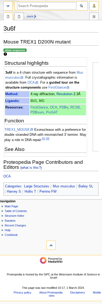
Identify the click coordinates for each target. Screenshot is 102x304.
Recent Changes (15, 225)
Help (7, 230)
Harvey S (14, 191)
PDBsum (37, 112)
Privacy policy (22, 292)
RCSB (75, 107)
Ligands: (12, 101)
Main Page (11, 206)
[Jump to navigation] (8, 5)
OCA (31, 82)
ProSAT (52, 112)
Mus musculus (64, 186)
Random (10, 220)
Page (8, 17)
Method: (11, 94)
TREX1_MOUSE (17, 130)
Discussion (19, 17)
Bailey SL (85, 186)
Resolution (64, 94)
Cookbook (11, 234)
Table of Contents (16, 211)
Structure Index (14, 215)
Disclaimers (77, 292)
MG (41, 101)
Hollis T (30, 191)
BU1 (33, 101)
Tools (93, 17)
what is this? (31, 168)
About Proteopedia (51, 292)
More (30, 16)
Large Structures (36, 186)
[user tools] (94, 5)
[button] (10, 233)
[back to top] (51, 245)
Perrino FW (47, 191)
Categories (13, 186)
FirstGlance (57, 87)
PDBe (63, 107)
